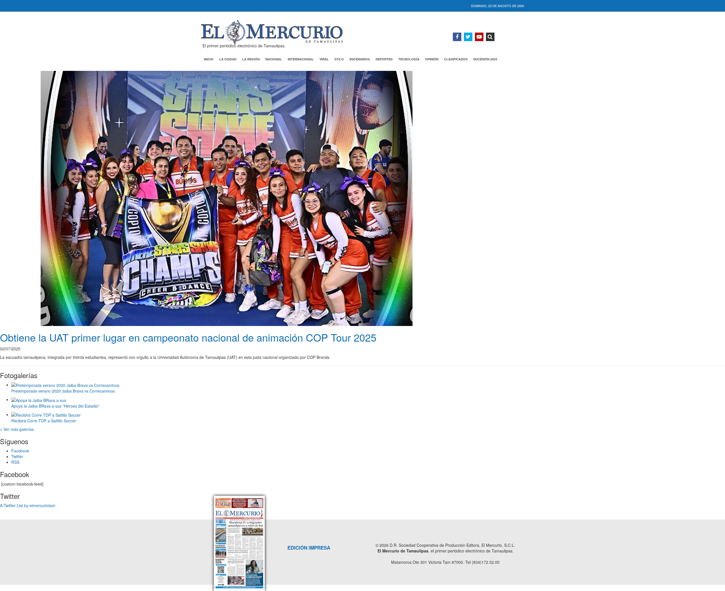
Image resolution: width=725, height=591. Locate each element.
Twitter (17, 456)
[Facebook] (457, 37)
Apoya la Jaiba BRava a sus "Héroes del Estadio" (55, 406)
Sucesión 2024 (485, 59)
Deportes (384, 59)
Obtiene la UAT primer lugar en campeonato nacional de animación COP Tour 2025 (188, 337)
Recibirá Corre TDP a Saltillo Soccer (43, 420)
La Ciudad (227, 59)
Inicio (209, 59)
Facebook (20, 451)
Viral (324, 59)
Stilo (339, 59)
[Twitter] (468, 37)
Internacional (301, 59)
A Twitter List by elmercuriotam (27, 505)
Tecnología (408, 59)
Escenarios (359, 59)
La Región (251, 59)
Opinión (431, 59)
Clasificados (456, 59)
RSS (15, 462)
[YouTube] (479, 37)
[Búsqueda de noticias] (490, 37)
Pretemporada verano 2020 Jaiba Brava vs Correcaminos (63, 391)
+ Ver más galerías (17, 429)
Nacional (273, 59)
